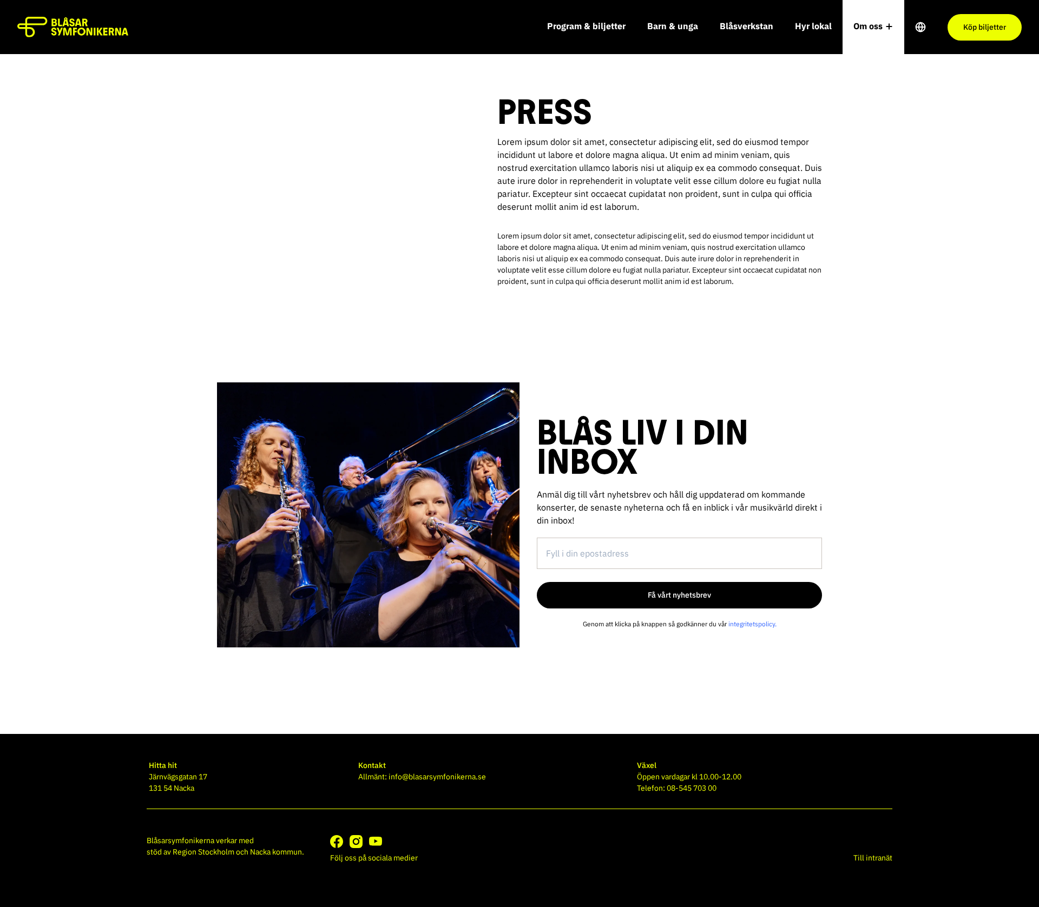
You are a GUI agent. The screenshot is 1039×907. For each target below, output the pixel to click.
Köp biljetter (984, 27)
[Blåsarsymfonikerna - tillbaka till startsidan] (72, 27)
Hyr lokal (813, 26)
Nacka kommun (276, 852)
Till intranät (872, 858)
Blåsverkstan (746, 26)
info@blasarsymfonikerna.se (437, 777)
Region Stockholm (203, 852)
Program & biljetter (586, 26)
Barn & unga (672, 26)
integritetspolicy (751, 624)
